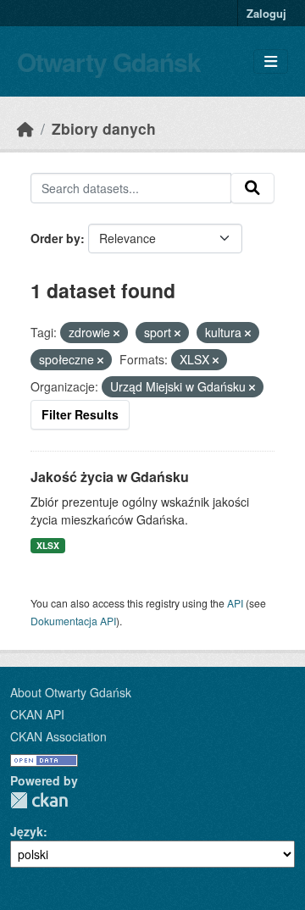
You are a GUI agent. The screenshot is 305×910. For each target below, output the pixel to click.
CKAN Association (58, 736)
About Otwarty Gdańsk (70, 692)
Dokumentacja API (73, 620)
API (235, 603)
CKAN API (37, 714)
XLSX (47, 545)
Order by (55, 238)
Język (26, 831)
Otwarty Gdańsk (109, 61)
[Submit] (252, 188)
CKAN (39, 800)
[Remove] (116, 333)
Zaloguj (266, 13)
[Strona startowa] (25, 128)
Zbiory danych (104, 128)
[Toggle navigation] (270, 61)
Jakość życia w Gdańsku (109, 476)
